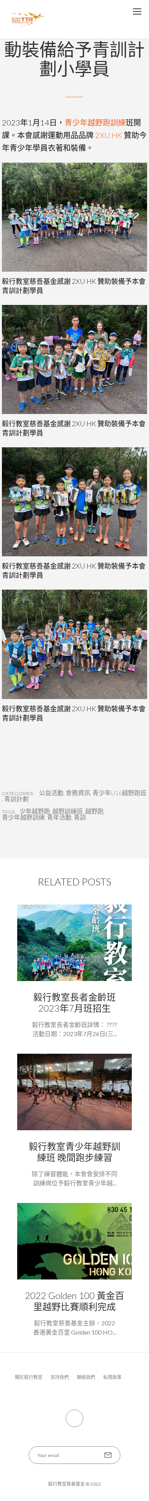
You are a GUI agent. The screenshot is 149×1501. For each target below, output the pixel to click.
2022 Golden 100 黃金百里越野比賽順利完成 (74, 1301)
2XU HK (108, 135)
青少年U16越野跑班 (119, 793)
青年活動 (59, 817)
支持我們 (59, 1377)
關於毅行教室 (28, 1377)
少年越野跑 (34, 811)
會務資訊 (78, 793)
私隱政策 (112, 1377)
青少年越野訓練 (23, 817)
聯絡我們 (86, 1377)
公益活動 (51, 793)
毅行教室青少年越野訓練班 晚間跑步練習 (74, 1152)
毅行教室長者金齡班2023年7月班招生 (74, 1002)
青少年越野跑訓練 (95, 122)
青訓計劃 (16, 799)
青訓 (80, 817)
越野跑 (94, 811)
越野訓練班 (67, 811)
